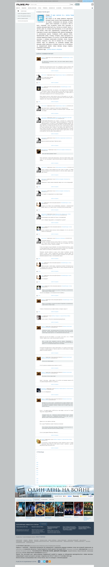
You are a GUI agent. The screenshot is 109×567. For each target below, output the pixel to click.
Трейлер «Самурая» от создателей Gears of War (60, 315)
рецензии (36, 540)
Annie (42, 202)
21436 (37, 482)
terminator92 (43, 388)
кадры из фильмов (62, 540)
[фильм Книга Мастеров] (40, 509)
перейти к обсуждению (54, 70)
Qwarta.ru (44, 552)
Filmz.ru (19, 537)
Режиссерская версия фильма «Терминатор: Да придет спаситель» (53, 527)
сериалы (25, 540)
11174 (37, 474)
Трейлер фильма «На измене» (61, 167)
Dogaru (42, 226)
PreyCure (43, 57)
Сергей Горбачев (26, 550)
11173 (37, 472)
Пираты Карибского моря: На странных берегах (87, 518)
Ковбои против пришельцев (29, 517)
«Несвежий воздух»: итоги (67, 57)
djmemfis (43, 439)
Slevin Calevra (43, 105)
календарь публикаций (73, 540)
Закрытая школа (67, 516)
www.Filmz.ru (19, 549)
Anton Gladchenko (44, 149)
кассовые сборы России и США (41, 541)
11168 (37, 462)
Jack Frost (40, 22)
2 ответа (39, 271)
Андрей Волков (72, 550)
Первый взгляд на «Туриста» (61, 105)
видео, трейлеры (52, 540)
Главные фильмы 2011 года (22, 526)
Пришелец (76, 516)
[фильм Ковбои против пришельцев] (30, 509)
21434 (37, 478)
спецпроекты (19, 541)
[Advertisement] (83, 29)
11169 (37, 464)
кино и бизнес (82, 540)
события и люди (43, 540)
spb (42, 315)
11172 (37, 470)
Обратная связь (44, 545)
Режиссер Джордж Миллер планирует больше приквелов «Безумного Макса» (84, 527)
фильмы (31, 540)
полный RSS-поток (20, 542)
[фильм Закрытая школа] (68, 509)
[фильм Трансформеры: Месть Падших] (49, 509)
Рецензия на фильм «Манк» (37, 526)
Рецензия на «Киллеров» (60, 238)
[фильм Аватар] (20, 509)
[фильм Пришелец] (78, 509)
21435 (37, 480)
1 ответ (39, 82)
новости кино (19, 540)
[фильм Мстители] (59, 509)
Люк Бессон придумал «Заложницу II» (63, 149)
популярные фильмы (24, 500)
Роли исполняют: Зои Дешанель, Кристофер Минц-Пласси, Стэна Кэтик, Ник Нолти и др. (56, 118)
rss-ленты (88, 541)
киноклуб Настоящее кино (56, 541)
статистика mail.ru (30, 542)
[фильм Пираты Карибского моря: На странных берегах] (88, 509)
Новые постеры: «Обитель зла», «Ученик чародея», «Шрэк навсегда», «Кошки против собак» (55, 214)
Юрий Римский (81, 550)
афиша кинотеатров (68, 541)
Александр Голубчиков (72, 549)
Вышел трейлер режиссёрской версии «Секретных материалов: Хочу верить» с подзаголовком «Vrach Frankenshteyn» (69, 528)
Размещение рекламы (55, 545)
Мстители (57, 516)
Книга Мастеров (38, 516)
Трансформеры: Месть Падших (48, 517)
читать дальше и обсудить (54, 49)
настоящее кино (29, 537)
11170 (37, 466)
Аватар (17, 516)
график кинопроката (28, 541)
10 (45, 57)
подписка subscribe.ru (79, 541)
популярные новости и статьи (27, 524)
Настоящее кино (34, 545)
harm (42, 86)
